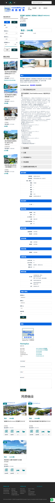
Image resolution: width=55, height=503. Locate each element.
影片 (40, 8)
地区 (5, 25)
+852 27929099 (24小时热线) (41, 348)
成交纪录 (45, 8)
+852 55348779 (39, 353)
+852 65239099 (39, 351)
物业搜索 (34, 8)
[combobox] (10, 33)
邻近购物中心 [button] (27, 157)
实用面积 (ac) (7, 42)
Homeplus (24, 343)
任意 (6, 27)
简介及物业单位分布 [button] (29, 89)
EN (14, 2)
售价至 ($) (6, 36)
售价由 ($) (6, 31)
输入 (17, 42)
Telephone (22, 366)
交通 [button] (24, 152)
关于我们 (30, 9)
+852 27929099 (14, 491)
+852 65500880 (39, 354)
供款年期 (22, 311)
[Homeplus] (14, 9)
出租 (14, 22)
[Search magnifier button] (50, 2)
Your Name (22, 361)
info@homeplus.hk (40, 356)
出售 (7, 22)
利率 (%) (22, 306)
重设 (8, 49)
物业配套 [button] (26, 148)
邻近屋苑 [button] (26, 162)
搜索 (14, 49)
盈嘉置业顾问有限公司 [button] (30, 166)
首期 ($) (21, 300)
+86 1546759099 (31, 491)
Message (22, 377)
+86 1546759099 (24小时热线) (42, 350)
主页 (29, 8)
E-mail (21, 372)
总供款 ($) (22, 295)
